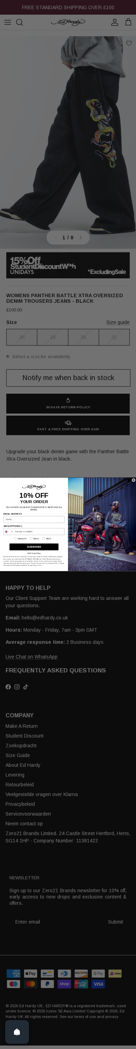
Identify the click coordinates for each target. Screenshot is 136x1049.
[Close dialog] (133, 480)
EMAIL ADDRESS (12, 514)
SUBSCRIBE (34, 547)
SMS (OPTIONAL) (12, 526)
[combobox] (9, 532)
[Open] (17, 1032)
